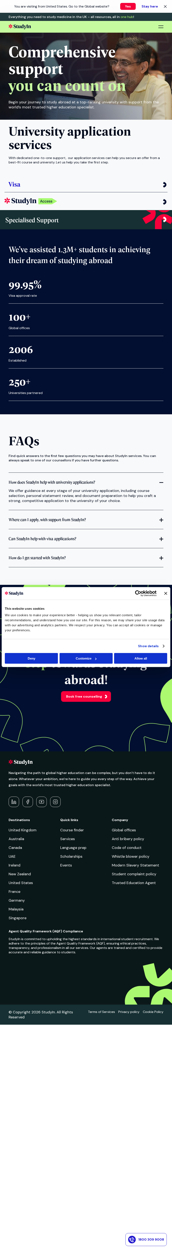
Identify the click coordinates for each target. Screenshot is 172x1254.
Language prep (73, 847)
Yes (128, 6)
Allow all (140, 658)
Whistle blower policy (130, 856)
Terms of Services (101, 1012)
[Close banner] (165, 593)
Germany (17, 900)
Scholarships (71, 856)
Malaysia (16, 909)
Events (66, 865)
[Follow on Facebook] (27, 802)
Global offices (124, 830)
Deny (31, 658)
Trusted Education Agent (134, 882)
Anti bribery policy (128, 838)
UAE (12, 856)
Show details (148, 646)
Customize (83, 658)
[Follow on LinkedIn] (14, 802)
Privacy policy (128, 1012)
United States (21, 882)
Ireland (14, 865)
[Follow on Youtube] (41, 802)
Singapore (17, 917)
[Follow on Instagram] (55, 802)
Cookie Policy (153, 1012)
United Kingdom (22, 830)
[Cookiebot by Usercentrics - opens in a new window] (138, 593)
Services (67, 838)
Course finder (72, 830)
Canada (15, 847)
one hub (127, 17)
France (14, 891)
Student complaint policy (134, 874)
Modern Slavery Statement (135, 865)
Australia (16, 838)
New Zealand (20, 874)
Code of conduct (127, 847)
